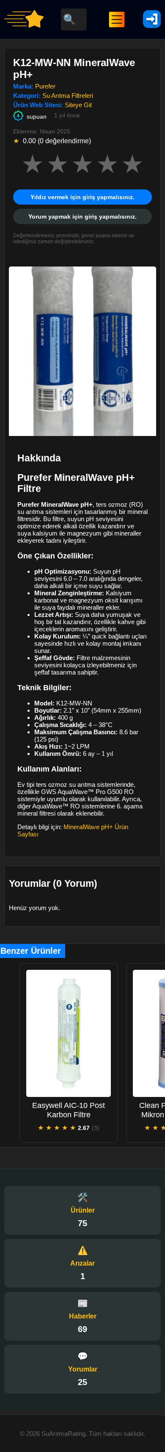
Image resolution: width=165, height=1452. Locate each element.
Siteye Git (78, 104)
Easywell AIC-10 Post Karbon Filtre (68, 1110)
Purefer (45, 86)
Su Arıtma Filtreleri (67, 95)
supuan (37, 116)
